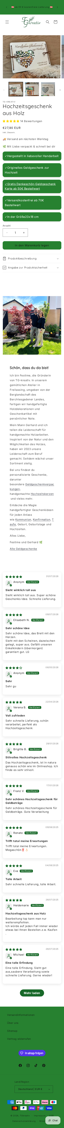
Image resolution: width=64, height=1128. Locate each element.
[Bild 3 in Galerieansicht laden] (48, 89)
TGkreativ (25, 1115)
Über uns (12, 1022)
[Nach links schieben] (4, 90)
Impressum (40, 1115)
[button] (7, 22)
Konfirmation (41, 519)
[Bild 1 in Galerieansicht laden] (16, 89)
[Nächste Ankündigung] (57, 7)
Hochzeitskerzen (42, 494)
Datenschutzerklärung (24, 1121)
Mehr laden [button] (32, 993)
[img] (14, 576)
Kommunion (23, 519)
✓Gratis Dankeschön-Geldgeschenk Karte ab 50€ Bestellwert (30, 186)
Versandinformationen (21, 1014)
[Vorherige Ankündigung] (6, 7)
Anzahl (6, 225)
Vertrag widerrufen (19, 1038)
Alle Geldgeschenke (23, 548)
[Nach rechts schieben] (60, 90)
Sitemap (12, 1030)
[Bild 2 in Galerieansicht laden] (32, 89)
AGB (51, 1115)
